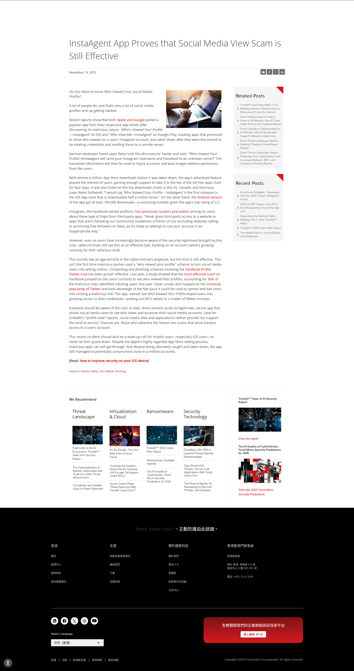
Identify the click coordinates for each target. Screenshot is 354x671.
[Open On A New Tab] (74, 621)
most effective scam (199, 274)
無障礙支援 (79, 660)
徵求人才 (174, 564)
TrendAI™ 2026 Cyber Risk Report (260, 227)
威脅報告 (56, 573)
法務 (64, 660)
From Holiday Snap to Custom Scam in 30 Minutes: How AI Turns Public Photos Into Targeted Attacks (259, 120)
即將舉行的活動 (178, 581)
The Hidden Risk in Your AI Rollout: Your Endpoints (259, 234)
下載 (112, 573)
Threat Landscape (83, 414)
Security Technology (195, 414)
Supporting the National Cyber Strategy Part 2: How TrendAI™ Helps (257, 219)
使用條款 (97, 660)
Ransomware (160, 411)
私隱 (53, 660)
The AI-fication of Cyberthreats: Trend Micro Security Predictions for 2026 (159, 476)
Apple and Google (131, 120)
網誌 (53, 556)
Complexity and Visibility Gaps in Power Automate (88, 487)
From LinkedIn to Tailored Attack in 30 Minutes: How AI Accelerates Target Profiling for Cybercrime (259, 132)
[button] (77, 642)
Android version (209, 197)
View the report (248, 437)
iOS (102, 371)
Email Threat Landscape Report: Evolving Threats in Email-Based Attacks (257, 144)
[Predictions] (259, 469)
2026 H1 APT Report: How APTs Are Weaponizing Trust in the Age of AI (258, 208)
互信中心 (174, 590)
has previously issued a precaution (162, 211)
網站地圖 (113, 660)
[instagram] (84, 621)
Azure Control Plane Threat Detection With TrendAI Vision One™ (123, 487)
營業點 (172, 573)
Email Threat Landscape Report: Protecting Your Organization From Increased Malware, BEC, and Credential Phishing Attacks (259, 158)
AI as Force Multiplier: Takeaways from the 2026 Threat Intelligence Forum (258, 196)
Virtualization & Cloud (123, 414)
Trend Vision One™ (154, 529)
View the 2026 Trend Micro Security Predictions (255, 491)
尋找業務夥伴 (58, 581)
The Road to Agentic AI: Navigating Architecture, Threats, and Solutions (198, 487)
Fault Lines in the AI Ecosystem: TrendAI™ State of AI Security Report (86, 447)
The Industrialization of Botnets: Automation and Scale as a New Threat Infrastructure (87, 472)
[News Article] (263, 72)
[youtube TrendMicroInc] (94, 621)
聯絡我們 (115, 564)
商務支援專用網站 (120, 556)
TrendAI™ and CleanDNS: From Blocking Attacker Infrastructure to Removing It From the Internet (258, 108)
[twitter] (276, 72)
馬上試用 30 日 (252, 633)
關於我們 (174, 556)
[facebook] (269, 72)
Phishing (120, 371)
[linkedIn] (282, 72)
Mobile (109, 371)
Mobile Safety (89, 371)
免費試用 (115, 581)
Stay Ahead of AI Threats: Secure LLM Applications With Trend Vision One (198, 470)
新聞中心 (56, 564)
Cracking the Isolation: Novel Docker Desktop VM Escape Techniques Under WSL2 (124, 470)
